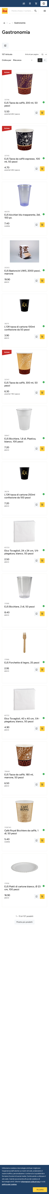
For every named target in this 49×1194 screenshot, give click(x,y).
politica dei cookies (9, 1184)
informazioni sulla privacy (30, 1182)
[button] (23, 3)
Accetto (40, 1189)
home (4, 23)
